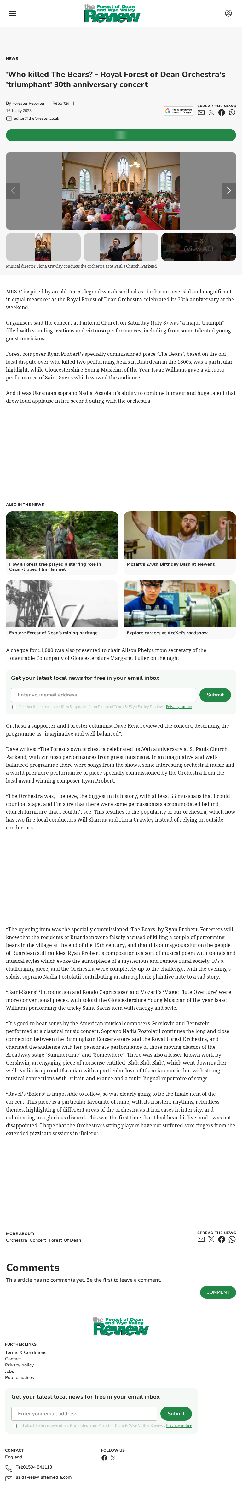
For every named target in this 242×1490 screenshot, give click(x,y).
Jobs (9, 1371)
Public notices (19, 1378)
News (12, 58)
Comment (218, 1292)
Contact (13, 1359)
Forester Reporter (28, 103)
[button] (12, 13)
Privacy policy (19, 1365)
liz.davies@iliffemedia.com (44, 1477)
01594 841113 (37, 1467)
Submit (215, 694)
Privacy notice (179, 706)
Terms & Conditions (25, 1352)
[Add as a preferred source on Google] (178, 111)
